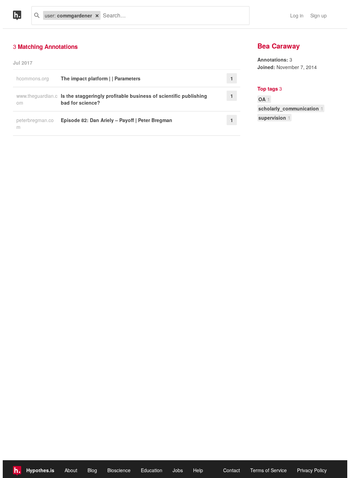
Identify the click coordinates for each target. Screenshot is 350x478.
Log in (297, 15)
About (71, 470)
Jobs (178, 470)
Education (151, 470)
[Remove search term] (97, 15)
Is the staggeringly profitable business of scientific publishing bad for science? (134, 99)
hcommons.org (33, 78)
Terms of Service (268, 470)
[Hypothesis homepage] (22, 15)
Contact (231, 470)
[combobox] (172, 16)
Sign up (318, 15)
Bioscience (119, 470)
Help (198, 470)
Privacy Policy (312, 470)
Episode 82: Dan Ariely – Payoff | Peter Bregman (116, 120)
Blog (92, 470)
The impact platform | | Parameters (100, 78)
